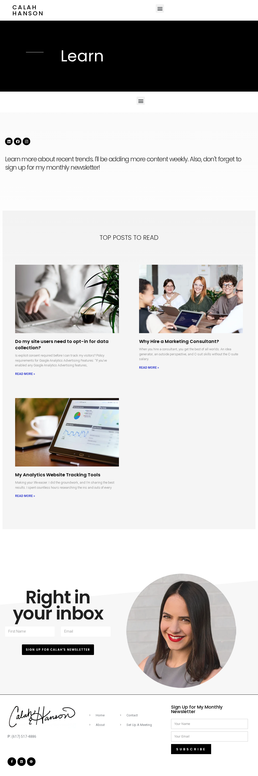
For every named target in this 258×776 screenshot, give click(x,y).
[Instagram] (26, 141)
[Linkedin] (9, 141)
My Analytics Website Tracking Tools (57, 475)
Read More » (25, 374)
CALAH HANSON (28, 10)
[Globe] (31, 761)
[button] (160, 8)
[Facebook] (17, 141)
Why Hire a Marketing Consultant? (179, 341)
